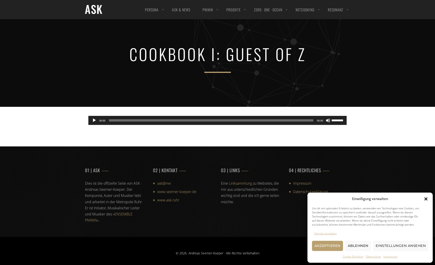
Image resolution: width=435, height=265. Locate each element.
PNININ (208, 9)
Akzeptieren (327, 246)
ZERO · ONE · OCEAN (268, 9)
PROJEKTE (233, 9)
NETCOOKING (305, 9)
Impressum (390, 256)
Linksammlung (240, 183)
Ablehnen (358, 246)
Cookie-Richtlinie (353, 256)
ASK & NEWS (181, 9)
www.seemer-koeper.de (176, 191)
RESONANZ (335, 9)
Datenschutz (373, 256)
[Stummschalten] (328, 120)
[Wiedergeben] (94, 120)
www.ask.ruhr (168, 200)
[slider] (338, 120)
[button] (426, 199)
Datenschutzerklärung (310, 191)
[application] (217, 120)
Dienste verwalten (325, 233)
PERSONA (152, 9)
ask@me (164, 183)
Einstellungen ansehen (401, 246)
